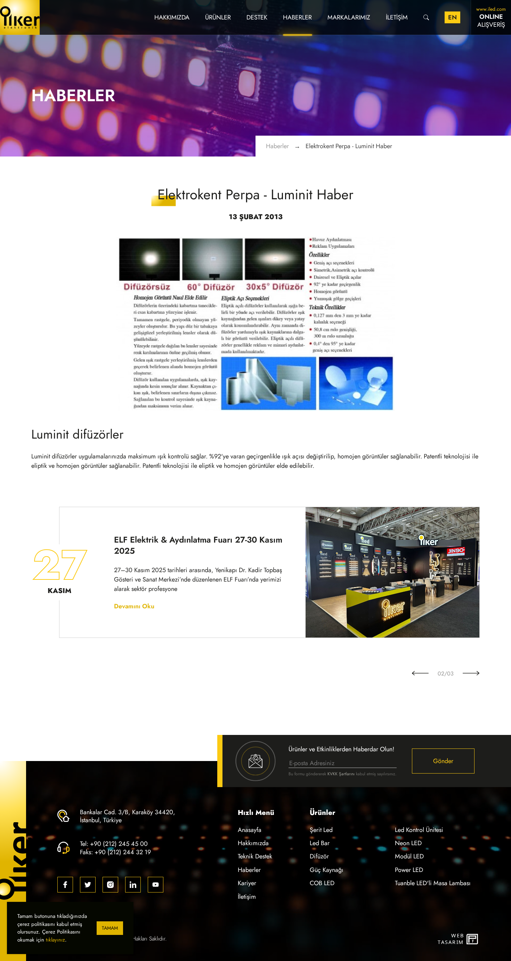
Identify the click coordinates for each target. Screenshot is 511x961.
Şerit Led (321, 830)
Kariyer (247, 883)
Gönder (443, 760)
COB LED (322, 883)
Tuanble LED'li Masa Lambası (433, 883)
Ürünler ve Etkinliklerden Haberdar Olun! (341, 749)
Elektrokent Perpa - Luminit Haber (349, 146)
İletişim (397, 17)
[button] (420, 674)
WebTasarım (450, 938)
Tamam (110, 928)
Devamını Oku (134, 606)
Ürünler (218, 17)
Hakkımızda (171, 17)
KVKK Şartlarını (341, 774)
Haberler (297, 17)
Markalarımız (348, 17)
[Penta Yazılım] (473, 939)
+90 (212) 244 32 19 (123, 852)
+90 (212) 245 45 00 (119, 843)
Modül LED (409, 856)
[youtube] (155, 884)
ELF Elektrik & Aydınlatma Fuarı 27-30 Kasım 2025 (198, 545)
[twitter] (88, 884)
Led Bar (320, 843)
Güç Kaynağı (326, 870)
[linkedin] (133, 884)
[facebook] (65, 884)
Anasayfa (249, 830)
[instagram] (110, 884)
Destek (256, 17)
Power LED (409, 870)
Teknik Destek (255, 856)
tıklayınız (55, 939)
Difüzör (319, 856)
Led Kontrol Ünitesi (419, 830)
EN (452, 17)
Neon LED (408, 843)
